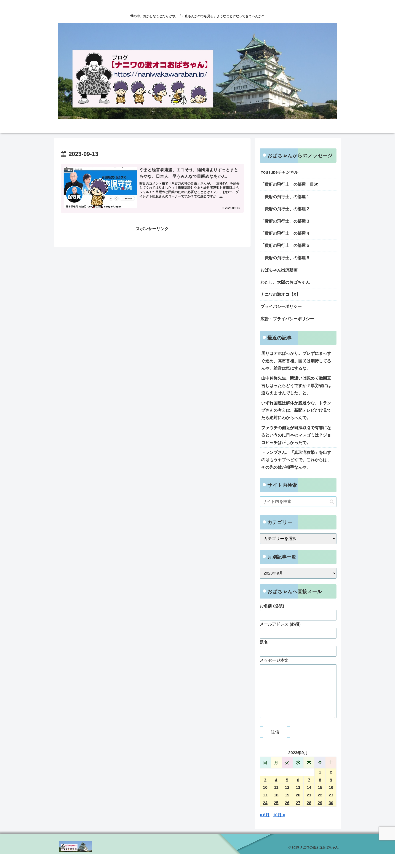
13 (298, 787)
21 (309, 795)
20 (298, 795)
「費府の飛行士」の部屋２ (285, 209)
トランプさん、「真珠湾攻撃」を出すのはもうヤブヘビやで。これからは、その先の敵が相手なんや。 (296, 460)
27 (298, 802)
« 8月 (265, 815)
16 (331, 787)
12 (287, 787)
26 (287, 802)
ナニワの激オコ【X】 (280, 294)
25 (276, 802)
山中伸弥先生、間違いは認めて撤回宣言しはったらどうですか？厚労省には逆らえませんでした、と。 (296, 385)
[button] (332, 501)
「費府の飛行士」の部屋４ (285, 233)
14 (309, 787)
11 (276, 787)
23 (331, 795)
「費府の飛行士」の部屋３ (285, 221)
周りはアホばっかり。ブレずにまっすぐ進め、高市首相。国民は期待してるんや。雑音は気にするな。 (296, 361)
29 (320, 802)
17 (265, 795)
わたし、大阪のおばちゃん (285, 282)
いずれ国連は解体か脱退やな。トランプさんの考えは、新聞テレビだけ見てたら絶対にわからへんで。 (296, 410)
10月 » (279, 815)
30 (331, 802)
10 (265, 787)
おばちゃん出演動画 (279, 270)
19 (287, 795)
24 (265, 802)
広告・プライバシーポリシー (287, 319)
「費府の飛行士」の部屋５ (285, 245)
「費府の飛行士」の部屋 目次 (289, 184)
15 (320, 787)
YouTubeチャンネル (279, 172)
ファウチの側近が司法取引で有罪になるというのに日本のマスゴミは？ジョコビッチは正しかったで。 (296, 435)
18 (276, 795)
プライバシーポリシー (281, 306)
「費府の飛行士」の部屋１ (285, 196)
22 (320, 795)
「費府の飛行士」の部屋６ (285, 257)
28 (309, 802)
